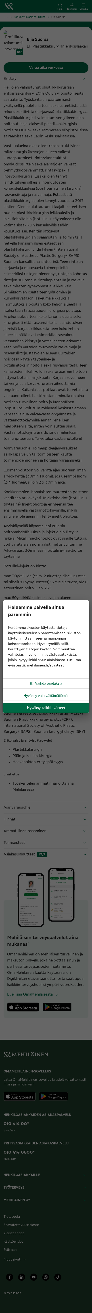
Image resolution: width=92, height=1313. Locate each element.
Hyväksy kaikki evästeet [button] (46, 708)
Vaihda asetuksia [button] (48, 683)
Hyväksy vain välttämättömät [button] (46, 696)
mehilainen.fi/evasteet (45, 665)
